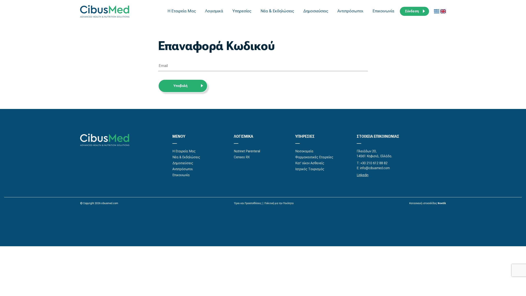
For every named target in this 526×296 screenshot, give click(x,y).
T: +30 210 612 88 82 (372, 163)
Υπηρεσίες (242, 10)
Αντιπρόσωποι (350, 10)
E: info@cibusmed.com (373, 168)
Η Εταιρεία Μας (182, 10)
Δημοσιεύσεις (316, 10)
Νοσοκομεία (304, 151)
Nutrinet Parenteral (247, 151)
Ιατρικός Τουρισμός (309, 169)
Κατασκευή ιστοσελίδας (423, 203)
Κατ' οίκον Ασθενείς (309, 163)
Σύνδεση (412, 11)
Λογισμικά (214, 10)
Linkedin (362, 175)
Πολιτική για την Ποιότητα (279, 203)
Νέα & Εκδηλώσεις (278, 10)
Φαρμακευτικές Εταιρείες (314, 157)
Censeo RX (242, 157)
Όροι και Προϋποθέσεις (248, 203)
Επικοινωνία (384, 10)
